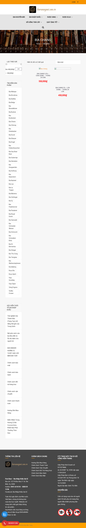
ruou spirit (12, 274)
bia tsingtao (13, 257)
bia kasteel (12, 180)
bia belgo (12, 102)
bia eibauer (12, 138)
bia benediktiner (13, 107)
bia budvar (12, 112)
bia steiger (12, 250)
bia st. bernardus (12, 245)
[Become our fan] (77, 2)
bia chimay (12, 125)
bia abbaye (12, 91)
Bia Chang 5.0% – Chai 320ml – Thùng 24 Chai (43, 75)
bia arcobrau (13, 95)
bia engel (12, 142)
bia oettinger (13, 197)
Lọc (18, 69)
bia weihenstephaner (15, 262)
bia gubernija (13, 157)
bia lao (11, 184)
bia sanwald (13, 220)
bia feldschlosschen (14, 147)
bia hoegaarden (13, 166)
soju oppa (12, 284)
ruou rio (12, 270)
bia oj (11, 201)
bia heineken (13, 161)
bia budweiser (12, 117)
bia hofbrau (13, 171)
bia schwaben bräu (12, 238)
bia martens (13, 193)
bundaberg (12, 267)
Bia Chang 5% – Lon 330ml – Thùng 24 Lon (63, 89)
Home (38, 44)
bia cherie (12, 121)
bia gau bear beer (13, 153)
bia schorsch (13, 232)
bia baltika (12, 99)
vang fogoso (13, 287)
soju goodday (12, 279)
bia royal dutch (12, 215)
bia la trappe (11, 189)
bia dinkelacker (12, 130)
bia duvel (12, 135)
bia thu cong (13, 254)
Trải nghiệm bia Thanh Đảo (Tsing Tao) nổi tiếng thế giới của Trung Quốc (13, 321)
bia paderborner (13, 206)
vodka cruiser (11, 292)
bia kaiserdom (12, 176)
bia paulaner (13, 210)
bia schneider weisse (12, 226)
